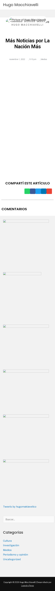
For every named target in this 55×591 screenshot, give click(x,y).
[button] (27, 191)
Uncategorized (12, 559)
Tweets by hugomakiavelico (19, 506)
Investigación (11, 545)
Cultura (7, 540)
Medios (44, 59)
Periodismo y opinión (15, 554)
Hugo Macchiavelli (20, 4)
